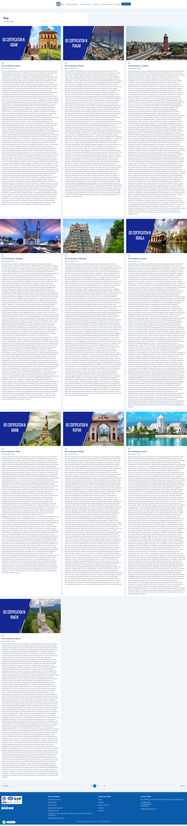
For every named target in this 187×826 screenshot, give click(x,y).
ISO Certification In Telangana (12, 259)
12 (98, 786)
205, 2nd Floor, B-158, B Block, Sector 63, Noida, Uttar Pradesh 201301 (162, 799)
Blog (3, 63)
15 (104, 786)
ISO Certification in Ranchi (11, 639)
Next (183, 786)
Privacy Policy (52, 805)
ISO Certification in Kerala (137, 259)
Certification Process (54, 799)
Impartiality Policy (53, 810)
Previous (5, 786)
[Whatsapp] (4, 822)
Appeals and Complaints (55, 808)
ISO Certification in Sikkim (11, 451)
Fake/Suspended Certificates (56, 818)
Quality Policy (52, 802)
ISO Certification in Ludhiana (138, 66)
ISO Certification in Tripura (137, 451)
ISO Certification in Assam (11, 66)
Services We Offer (103, 805)
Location (101, 808)
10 (91, 786)
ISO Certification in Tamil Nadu (75, 259)
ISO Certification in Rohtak (74, 451)
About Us (101, 802)
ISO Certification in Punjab (74, 66)
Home (100, 799)
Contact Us (101, 810)
